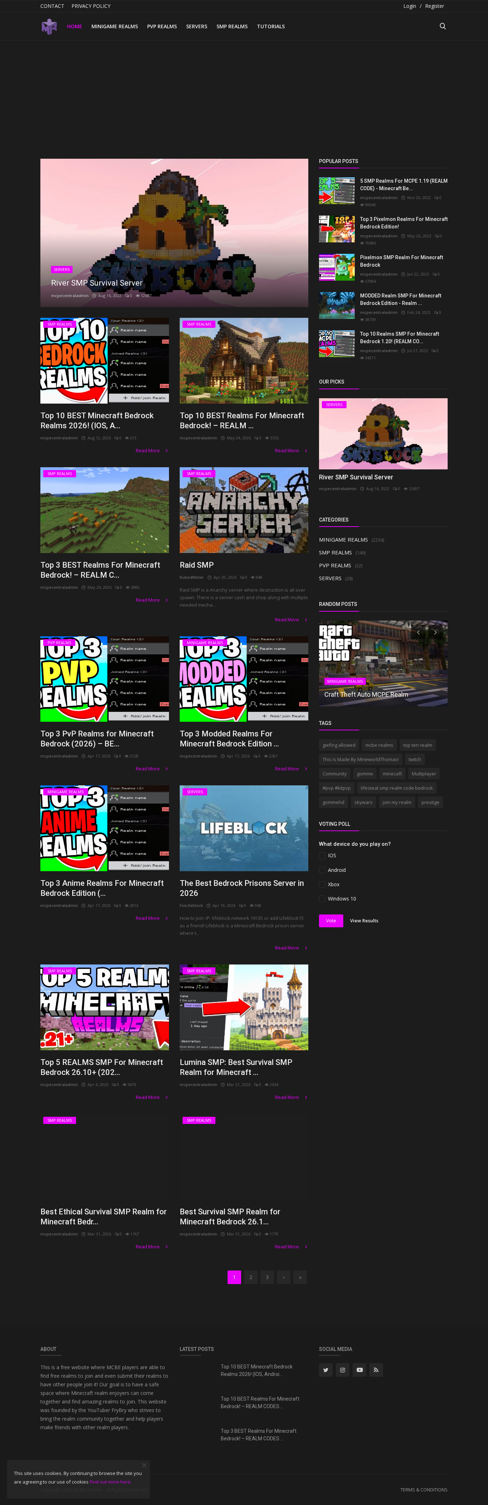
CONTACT (52, 6)
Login (409, 6)
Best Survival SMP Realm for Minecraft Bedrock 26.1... (230, 1216)
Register (434, 6)
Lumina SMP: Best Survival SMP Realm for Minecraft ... (236, 1067)
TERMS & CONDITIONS (424, 1489)
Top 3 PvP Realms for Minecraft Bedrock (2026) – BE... (97, 738)
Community (335, 773)
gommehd (333, 802)
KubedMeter (192, 577)
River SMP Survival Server (356, 477)
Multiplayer (424, 773)
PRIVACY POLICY (90, 6)
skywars (363, 802)
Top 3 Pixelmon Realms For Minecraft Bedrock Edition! (404, 223)
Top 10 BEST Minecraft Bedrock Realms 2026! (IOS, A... (97, 420)
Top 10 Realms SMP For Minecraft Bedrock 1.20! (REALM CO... (399, 337)
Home (74, 26)
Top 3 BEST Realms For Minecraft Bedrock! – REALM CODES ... (259, 1434)
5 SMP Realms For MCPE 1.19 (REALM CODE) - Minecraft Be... (404, 184)
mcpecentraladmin (70, 295)
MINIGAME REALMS (114, 26)
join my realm (397, 802)
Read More (148, 450)
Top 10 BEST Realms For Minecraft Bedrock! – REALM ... (242, 420)
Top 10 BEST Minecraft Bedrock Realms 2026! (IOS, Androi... (257, 1370)
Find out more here (110, 1482)
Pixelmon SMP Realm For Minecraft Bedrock (401, 261)
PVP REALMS (162, 26)
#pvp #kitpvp (337, 788)
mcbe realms (379, 745)
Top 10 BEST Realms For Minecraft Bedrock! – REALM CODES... (260, 1402)
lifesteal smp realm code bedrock (397, 788)
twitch (415, 759)
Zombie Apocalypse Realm (98, 282)
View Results (364, 920)
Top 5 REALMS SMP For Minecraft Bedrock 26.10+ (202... (101, 1067)
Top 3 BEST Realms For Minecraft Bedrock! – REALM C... (100, 570)
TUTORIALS (271, 26)
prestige (430, 802)
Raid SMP (197, 565)
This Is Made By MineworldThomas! (361, 759)
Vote (331, 920)
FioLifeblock (191, 905)
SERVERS (196, 26)
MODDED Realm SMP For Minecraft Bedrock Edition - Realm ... (400, 299)
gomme (365, 773)
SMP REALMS (232, 26)
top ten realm (417, 745)
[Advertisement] (244, 94)
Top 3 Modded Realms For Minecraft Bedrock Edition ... (229, 738)
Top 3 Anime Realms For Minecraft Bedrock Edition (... (102, 888)
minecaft (392, 773)
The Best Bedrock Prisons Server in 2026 (242, 888)
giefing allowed (339, 745)
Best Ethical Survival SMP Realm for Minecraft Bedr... (103, 1216)
